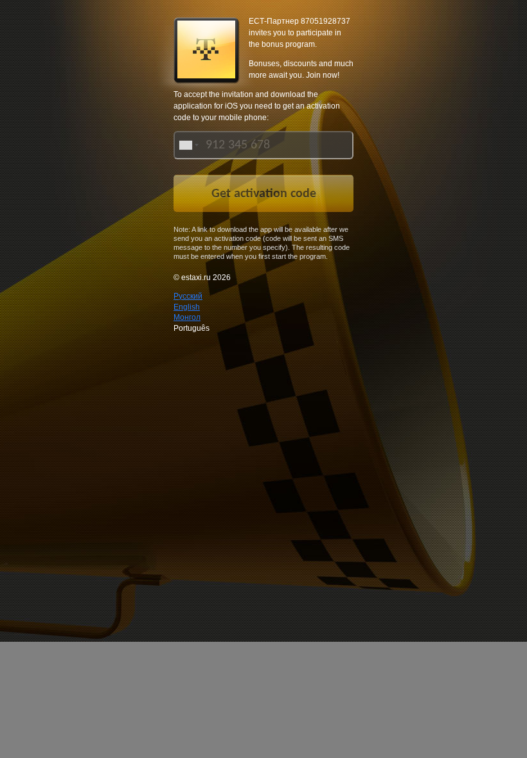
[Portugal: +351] (187, 145)
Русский (188, 296)
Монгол (187, 317)
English (187, 307)
